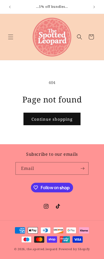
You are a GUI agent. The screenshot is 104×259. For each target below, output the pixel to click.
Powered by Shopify (74, 249)
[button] (11, 37)
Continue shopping (52, 119)
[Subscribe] (82, 168)
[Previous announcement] (10, 7)
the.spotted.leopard (42, 249)
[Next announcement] (94, 7)
